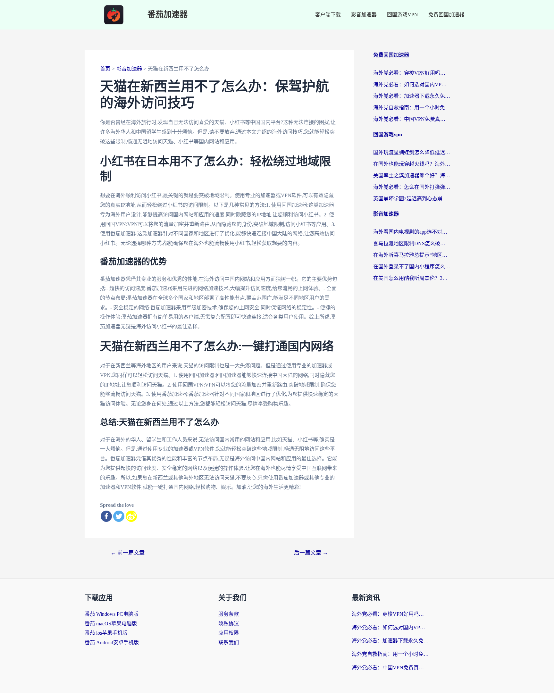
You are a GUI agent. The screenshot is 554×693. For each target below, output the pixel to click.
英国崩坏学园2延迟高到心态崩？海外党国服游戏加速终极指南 (411, 198)
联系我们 (228, 642)
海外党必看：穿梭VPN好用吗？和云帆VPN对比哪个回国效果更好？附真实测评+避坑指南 (411, 73)
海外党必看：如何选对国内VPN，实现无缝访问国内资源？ (411, 84)
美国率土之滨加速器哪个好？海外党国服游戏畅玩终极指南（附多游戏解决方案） (411, 175)
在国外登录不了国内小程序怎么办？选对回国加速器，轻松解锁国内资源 (411, 266)
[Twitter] (118, 516)
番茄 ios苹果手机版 (106, 633)
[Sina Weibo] (131, 516)
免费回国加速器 (446, 14)
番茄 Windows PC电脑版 (111, 614)
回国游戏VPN (402, 14)
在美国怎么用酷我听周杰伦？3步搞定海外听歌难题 (411, 278)
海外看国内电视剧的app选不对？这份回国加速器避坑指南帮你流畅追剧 (411, 232)
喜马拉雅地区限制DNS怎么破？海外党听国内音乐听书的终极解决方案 (411, 243)
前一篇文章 (128, 552)
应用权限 (228, 633)
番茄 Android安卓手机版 (112, 642)
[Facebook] (106, 516)
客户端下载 (328, 14)
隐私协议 (228, 623)
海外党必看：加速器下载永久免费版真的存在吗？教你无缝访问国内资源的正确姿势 (411, 96)
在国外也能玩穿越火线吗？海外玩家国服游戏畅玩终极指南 (411, 164)
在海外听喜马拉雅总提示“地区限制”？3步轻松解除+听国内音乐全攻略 (411, 255)
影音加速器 (364, 14)
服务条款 (228, 614)
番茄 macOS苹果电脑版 (111, 623)
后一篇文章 (311, 552)
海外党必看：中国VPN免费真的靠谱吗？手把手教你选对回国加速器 (411, 119)
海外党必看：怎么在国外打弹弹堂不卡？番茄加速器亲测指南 (411, 187)
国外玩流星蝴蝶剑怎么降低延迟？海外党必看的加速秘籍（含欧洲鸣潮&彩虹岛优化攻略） (411, 152)
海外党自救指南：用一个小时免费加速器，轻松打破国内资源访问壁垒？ (411, 107)
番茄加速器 (167, 15)
